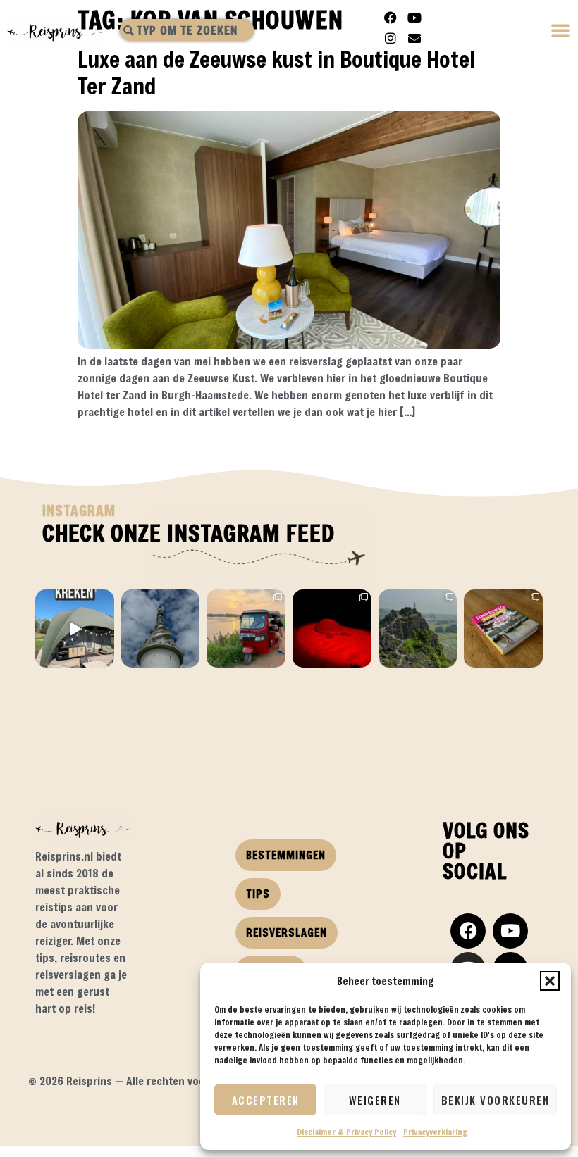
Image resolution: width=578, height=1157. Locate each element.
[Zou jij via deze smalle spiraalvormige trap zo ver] (160, 628)
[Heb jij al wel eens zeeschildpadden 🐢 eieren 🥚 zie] (332, 628)
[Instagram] (390, 38)
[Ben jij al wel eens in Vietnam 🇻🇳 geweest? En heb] (418, 628)
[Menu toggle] (561, 31)
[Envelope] (414, 38)
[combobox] (187, 30)
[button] (550, 981)
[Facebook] (390, 17)
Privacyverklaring (435, 1131)
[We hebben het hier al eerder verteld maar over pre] (246, 628)
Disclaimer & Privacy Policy (346, 1131)
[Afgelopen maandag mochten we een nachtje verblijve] (74, 628)
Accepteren (266, 1100)
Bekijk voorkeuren (495, 1100)
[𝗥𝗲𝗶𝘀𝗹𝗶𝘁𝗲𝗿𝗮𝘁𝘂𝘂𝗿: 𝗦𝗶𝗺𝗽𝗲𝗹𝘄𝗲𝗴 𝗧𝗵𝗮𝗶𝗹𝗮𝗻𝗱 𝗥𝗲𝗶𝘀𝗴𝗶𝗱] (503, 628)
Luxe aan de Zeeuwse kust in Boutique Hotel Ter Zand (276, 72)
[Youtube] (414, 17)
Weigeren (375, 1100)
